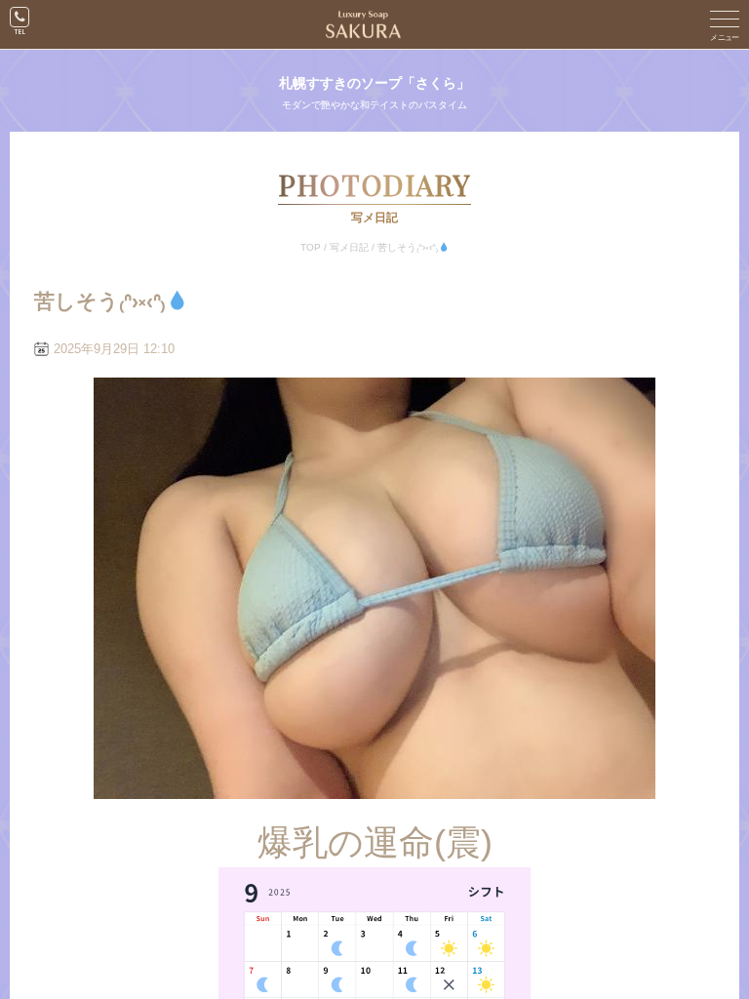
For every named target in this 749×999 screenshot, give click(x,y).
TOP (310, 247)
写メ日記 (349, 247)
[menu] (724, 24)
